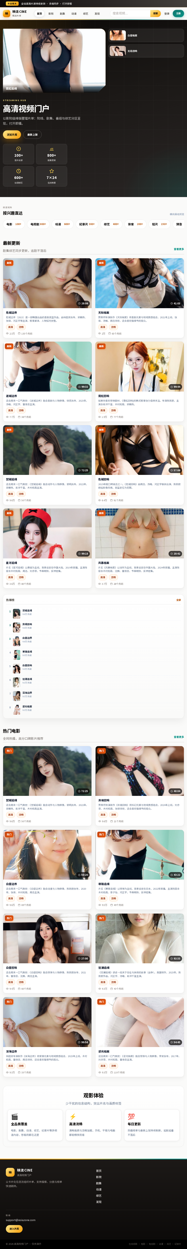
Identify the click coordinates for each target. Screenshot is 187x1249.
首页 (39, 13)
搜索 (155, 13)
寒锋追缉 (103, 884)
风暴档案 (103, 563)
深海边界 (11, 1051)
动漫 (74, 13)
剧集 (62, 13)
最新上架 (32, 134)
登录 (166, 13)
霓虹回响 (103, 396)
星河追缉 (11, 563)
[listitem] (14, 224)
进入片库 (14, 1228)
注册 (178, 13)
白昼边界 (11, 884)
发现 (97, 13)
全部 (178, 600)
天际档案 (103, 312)
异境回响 (103, 800)
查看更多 (179, 249)
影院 (51, 13)
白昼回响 (11, 968)
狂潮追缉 (103, 968)
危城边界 (11, 312)
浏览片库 (12, 134)
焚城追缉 (11, 479)
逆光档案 (103, 1051)
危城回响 (103, 479)
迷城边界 (11, 396)
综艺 (85, 13)
